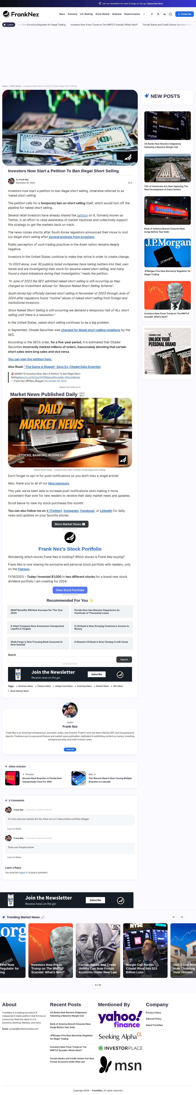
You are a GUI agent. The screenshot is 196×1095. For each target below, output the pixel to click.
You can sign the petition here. (30, 359)
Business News (26, 686)
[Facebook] (152, 14)
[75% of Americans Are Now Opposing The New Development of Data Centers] (167, 168)
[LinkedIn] (164, 14)
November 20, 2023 (55, 380)
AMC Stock (15, 86)
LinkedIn (106, 511)
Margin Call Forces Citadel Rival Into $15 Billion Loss (94, 968)
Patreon (23, 569)
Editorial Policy (154, 1018)
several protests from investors (71, 237)
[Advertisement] (98, 57)
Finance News (44, 686)
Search (12, 654)
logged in (23, 872)
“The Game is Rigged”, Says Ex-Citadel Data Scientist (62, 367)
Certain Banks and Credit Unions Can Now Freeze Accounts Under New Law (146, 24)
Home (5, 86)
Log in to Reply (14, 828)
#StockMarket (72, 377)
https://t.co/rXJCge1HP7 (31, 377)
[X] (158, 14)
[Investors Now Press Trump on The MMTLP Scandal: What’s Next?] (167, 295)
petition (82, 215)
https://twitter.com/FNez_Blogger (73, 819)
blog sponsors (58, 483)
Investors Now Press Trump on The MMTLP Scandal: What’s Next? (69, 24)
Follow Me (70, 749)
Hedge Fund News (64, 686)
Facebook (87, 511)
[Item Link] (50, 950)
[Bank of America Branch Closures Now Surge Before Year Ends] (167, 210)
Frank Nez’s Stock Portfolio (70, 549)
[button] (170, 14)
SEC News (118, 686)
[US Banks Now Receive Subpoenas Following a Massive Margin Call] (167, 125)
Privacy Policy (153, 1012)
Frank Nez (24, 179)
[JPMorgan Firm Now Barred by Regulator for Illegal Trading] (167, 253)
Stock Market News (19, 691)
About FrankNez (154, 1025)
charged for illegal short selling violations (90, 330)
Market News (102, 686)
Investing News (84, 686)
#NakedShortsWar (54, 377)
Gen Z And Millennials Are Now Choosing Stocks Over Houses (145, 968)
